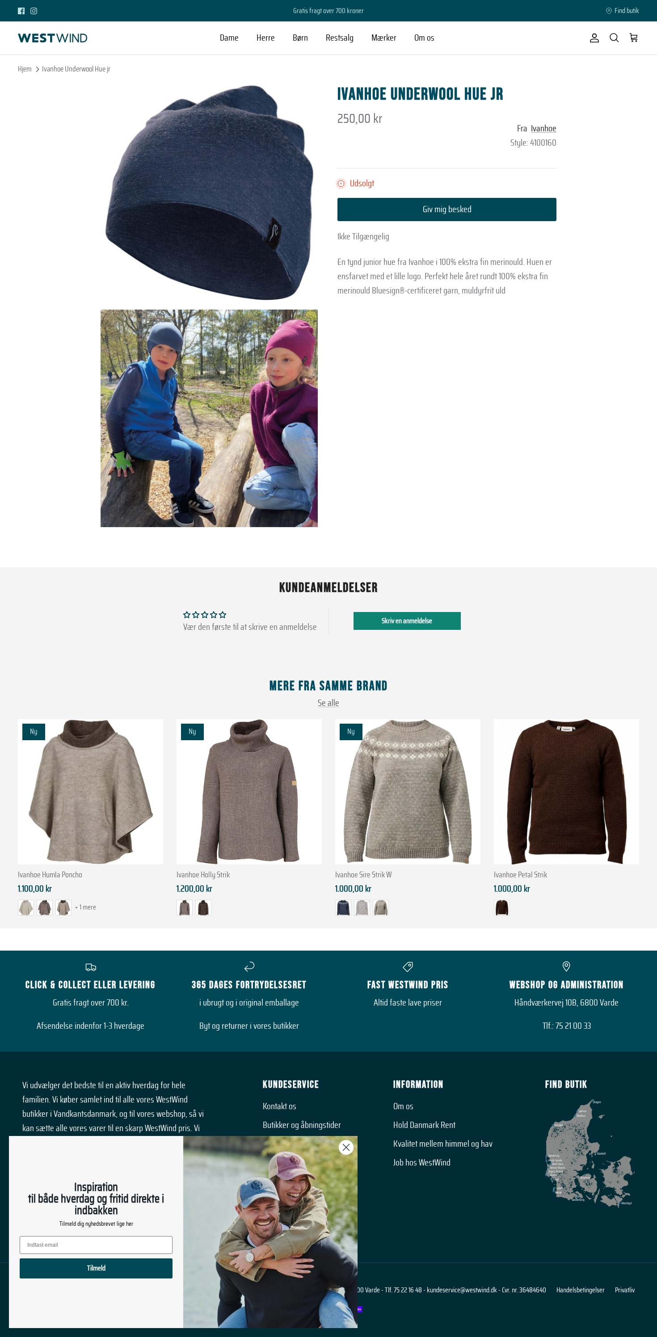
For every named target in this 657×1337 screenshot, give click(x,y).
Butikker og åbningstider (302, 1125)
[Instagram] (33, 11)
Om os (424, 38)
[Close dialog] (346, 1147)
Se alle (328, 703)
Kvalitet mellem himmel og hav (443, 1144)
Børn (300, 38)
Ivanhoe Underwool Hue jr (76, 69)
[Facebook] (21, 11)
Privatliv (625, 1290)
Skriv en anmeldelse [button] (407, 620)
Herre (266, 38)
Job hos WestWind (422, 1162)
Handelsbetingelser (580, 1290)
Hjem (25, 69)
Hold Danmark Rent (424, 1125)
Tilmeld (96, 1268)
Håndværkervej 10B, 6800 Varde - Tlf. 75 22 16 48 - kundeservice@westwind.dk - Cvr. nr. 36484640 (422, 1290)
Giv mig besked (447, 209)
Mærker (383, 38)
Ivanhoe (543, 128)
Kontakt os (279, 1106)
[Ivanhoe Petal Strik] (566, 791)
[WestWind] (52, 38)
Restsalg (340, 38)
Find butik (627, 10)
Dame (229, 38)
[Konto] (592, 38)
